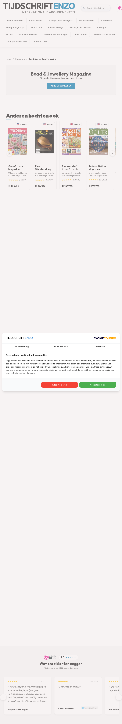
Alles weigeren (59, 385)
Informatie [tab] (100, 346)
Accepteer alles (97, 385)
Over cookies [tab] (61, 346)
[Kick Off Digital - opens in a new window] (105, 338)
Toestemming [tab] (22, 346)
